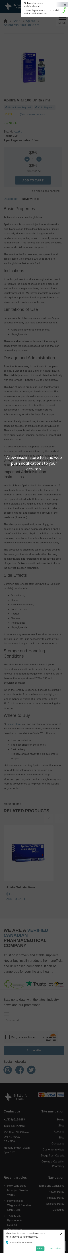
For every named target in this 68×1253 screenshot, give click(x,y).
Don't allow (55, 1248)
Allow (40, 1248)
